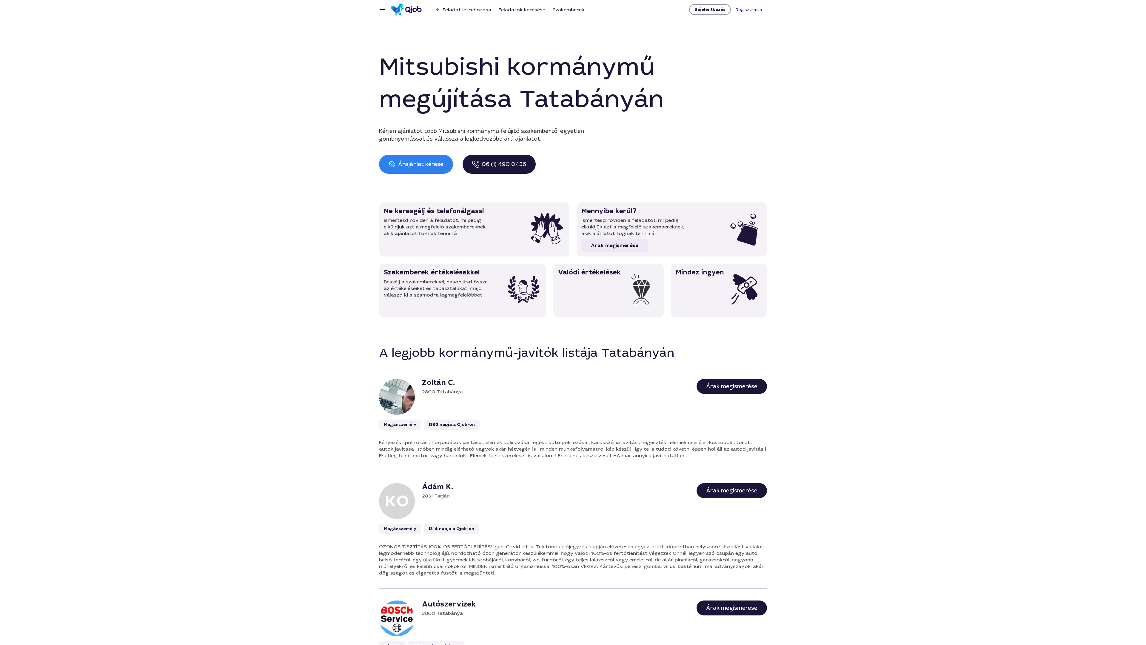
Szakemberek (568, 10)
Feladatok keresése (521, 10)
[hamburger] (382, 9)
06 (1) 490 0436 (504, 164)
